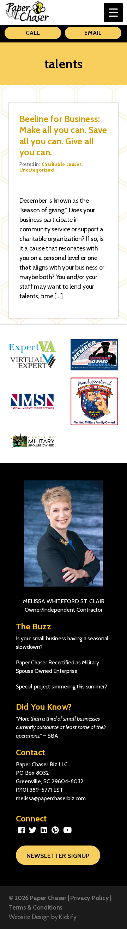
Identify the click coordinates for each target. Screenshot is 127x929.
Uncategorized (36, 170)
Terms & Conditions (35, 907)
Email (93, 32)
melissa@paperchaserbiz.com (51, 798)
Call (33, 32)
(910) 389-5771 (34, 789)
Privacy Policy (89, 898)
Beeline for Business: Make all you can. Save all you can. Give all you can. (63, 135)
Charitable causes (62, 164)
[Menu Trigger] (113, 12)
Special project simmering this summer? (61, 686)
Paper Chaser (48, 898)
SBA (53, 735)
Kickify (67, 917)
